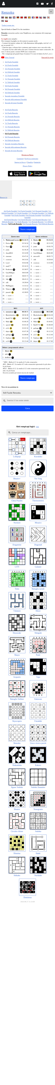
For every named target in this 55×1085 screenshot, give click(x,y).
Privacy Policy (27, 166)
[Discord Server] (37, 4)
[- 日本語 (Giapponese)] (48, 18)
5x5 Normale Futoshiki (12, 69)
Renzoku (7, 12)
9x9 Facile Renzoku (11, 133)
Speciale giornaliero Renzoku (14, 144)
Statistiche (37, 162)
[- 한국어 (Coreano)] (3, 21)
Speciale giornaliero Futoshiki (14, 96)
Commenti (20, 158)
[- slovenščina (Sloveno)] (44, 18)
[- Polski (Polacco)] (6, 21)
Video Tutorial (9, 57)
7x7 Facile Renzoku (11, 123)
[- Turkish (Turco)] (37, 18)
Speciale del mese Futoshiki (14, 103)
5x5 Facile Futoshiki (11, 65)
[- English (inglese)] (3, 18)
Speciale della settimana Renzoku (16, 147)
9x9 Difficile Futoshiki (12, 92)
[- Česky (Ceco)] (41, 18)
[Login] (3, 4)
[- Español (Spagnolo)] (29, 18)
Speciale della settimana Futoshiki (16, 99)
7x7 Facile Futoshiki (11, 75)
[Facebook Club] (52, 4)
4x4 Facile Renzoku (11, 110)
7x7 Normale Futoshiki (12, 79)
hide (37, 427)
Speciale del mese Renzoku (14, 150)
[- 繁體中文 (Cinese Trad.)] (25, 18)
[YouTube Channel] (42, 4)
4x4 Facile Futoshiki (11, 62)
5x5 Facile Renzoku (11, 113)
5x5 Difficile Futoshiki (12, 72)
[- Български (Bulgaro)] (6, 18)
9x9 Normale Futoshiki (12, 89)
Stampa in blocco (20, 162)
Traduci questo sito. (8, 25)
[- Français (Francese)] (33, 18)
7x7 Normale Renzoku (12, 127)
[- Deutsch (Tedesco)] (18, 18)
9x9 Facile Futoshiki (11, 86)
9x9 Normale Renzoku (12, 137)
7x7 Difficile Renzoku (12, 130)
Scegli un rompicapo (31, 158)
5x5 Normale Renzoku (12, 116)
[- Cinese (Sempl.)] (22, 18)
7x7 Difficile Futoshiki (12, 82)
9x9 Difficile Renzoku (12, 140)
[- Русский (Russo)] (10, 18)
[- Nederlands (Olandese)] (14, 18)
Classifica (30, 162)
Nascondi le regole (47, 57)
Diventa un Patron (27, 155)
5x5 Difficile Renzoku (12, 120)
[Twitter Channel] (47, 4)
